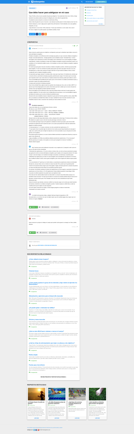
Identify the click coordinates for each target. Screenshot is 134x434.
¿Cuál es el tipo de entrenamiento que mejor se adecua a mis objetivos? (52, 343)
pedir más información (51, 245)
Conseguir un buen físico (92, 10)
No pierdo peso (90, 15)
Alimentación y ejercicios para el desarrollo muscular (46, 296)
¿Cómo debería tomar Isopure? (39, 259)
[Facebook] (36, 430)
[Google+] (38, 430)
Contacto (43, 427)
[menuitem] (37, 34)
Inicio (28, 427)
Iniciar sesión (89, 1)
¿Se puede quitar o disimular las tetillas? (42, 308)
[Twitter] (34, 430)
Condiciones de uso (50, 427)
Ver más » (101, 24)
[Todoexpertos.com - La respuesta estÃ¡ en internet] (38, 1)
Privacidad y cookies (58, 427)
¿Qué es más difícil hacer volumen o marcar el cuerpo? (46, 331)
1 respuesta (33, 266)
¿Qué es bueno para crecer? (92, 20)
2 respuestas (33, 338)
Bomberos (89, 12)
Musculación (32, 8)
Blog (40, 427)
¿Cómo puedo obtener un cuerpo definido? (95, 18)
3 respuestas (33, 372)
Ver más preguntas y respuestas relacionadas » (53, 377)
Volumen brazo (34, 271)
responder (41, 245)
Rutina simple (33, 355)
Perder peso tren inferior (37, 365)
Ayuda (37, 427)
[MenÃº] (29, 2)
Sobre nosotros (33, 427)
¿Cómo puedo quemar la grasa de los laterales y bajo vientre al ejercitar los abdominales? (53, 283)
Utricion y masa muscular (37, 319)
